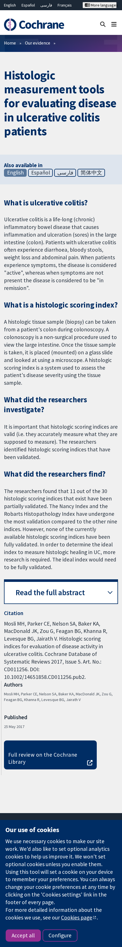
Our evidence (37, 43)
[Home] (36, 24)
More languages (103, 5)
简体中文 (91, 172)
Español (28, 5)
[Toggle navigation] (114, 24)
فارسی (46, 5)
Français (65, 5)
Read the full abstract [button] (50, 592)
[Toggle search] (103, 24)
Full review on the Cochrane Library (42, 758)
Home (10, 43)
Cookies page (76, 917)
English (10, 5)
